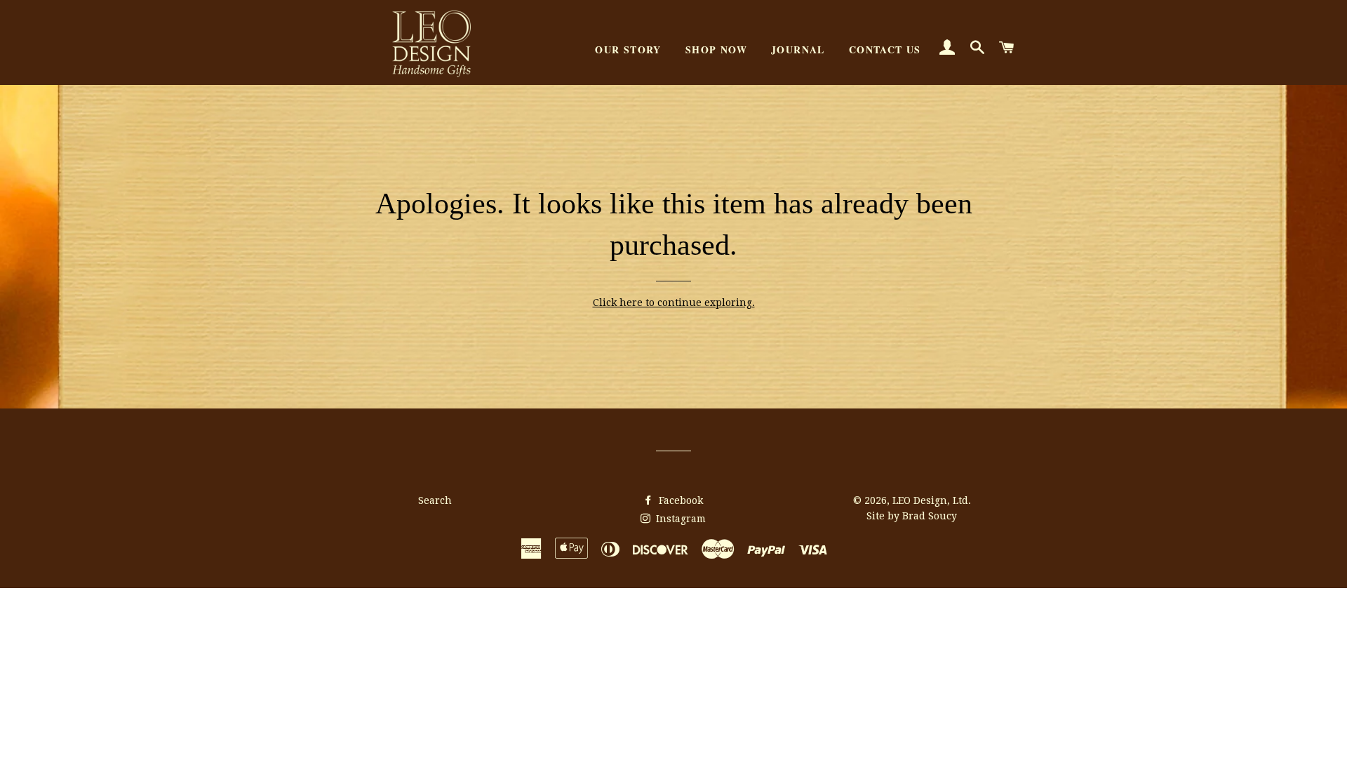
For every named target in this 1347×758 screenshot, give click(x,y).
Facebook (679, 500)
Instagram (679, 518)
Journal (798, 49)
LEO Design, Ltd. (931, 500)
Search (435, 500)
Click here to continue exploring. (674, 302)
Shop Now (716, 49)
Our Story (628, 49)
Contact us (885, 49)
